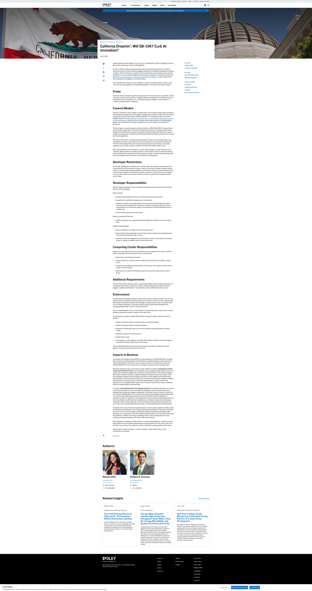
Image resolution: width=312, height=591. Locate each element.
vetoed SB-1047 (139, 63)
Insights (154, 5)
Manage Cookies (224, 587)
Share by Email (104, 76)
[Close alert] (207, 10)
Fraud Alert (197, 577)
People (147, 5)
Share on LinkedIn (104, 64)
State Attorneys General (192, 92)
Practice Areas (135, 5)
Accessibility (197, 571)
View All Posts (204, 498)
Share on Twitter (104, 68)
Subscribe (173, 1)
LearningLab (172, 5)
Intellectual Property (191, 87)
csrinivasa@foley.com (136, 480)
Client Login (197, 574)
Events (162, 5)
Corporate (188, 84)
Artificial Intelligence (191, 77)
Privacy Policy (197, 561)
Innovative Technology (191, 75)
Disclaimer (116, 436)
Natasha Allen (189, 65)
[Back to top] (104, 436)
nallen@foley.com (107, 480)
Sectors (124, 5)
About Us (202, 1)
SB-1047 (161, 69)
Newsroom (184, 1)
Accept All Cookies (254, 587)
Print (104, 72)
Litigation (187, 90)
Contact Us (196, 1)
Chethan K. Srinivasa (191, 68)
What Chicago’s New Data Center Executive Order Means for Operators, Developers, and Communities (155, 10)
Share (104, 80)
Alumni (178, 1)
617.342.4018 (137, 488)
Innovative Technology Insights (111, 42)
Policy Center (197, 564)
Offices (190, 1)
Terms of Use (197, 558)
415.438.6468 (109, 488)
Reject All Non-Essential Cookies (239, 587)
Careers (207, 1)
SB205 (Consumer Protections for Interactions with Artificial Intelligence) (135, 77)
